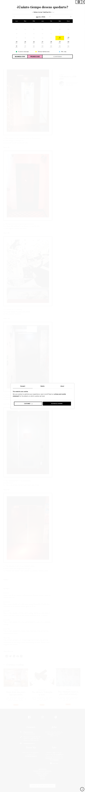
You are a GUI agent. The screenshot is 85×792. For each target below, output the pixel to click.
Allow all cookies (57, 403)
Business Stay (20, 56)
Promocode (35, 56)
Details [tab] (42, 386)
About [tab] (62, 386)
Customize (27, 403)
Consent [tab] (22, 386)
